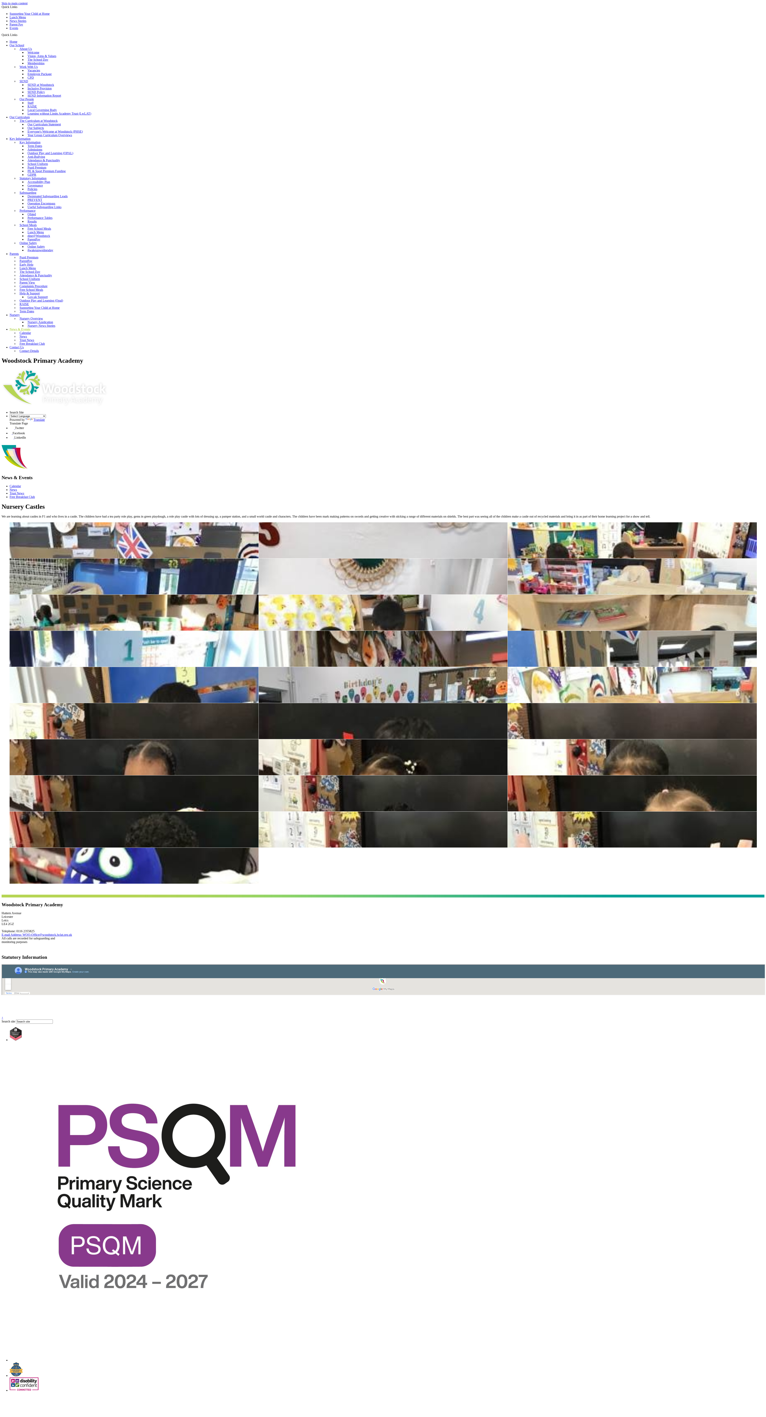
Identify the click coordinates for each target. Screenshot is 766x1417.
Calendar (25, 333)
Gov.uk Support (38, 297)
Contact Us (17, 347)
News (23, 336)
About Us (26, 49)
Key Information (20, 138)
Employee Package (40, 74)
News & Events (20, 329)
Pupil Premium (37, 167)
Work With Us (29, 67)
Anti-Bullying (36, 156)
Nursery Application (40, 322)
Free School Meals (39, 228)
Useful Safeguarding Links (44, 207)
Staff (31, 102)
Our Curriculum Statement (44, 124)
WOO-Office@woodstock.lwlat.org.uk (37, 934)
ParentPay (34, 239)
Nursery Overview (31, 318)
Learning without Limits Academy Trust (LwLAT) (59, 113)
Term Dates (35, 146)
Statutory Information (33, 178)
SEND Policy (36, 92)
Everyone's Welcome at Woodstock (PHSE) (55, 131)
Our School (17, 45)
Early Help (26, 264)
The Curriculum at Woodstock (39, 120)
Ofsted (32, 214)
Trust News (27, 340)
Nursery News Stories (41, 325)
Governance (35, 185)
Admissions (35, 149)
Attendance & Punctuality (44, 160)
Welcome (33, 52)
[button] (19, 35)
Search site (8, 1021)
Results (32, 221)
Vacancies (34, 70)
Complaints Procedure (33, 286)
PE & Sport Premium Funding (47, 171)
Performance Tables (40, 218)
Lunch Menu (18, 17)
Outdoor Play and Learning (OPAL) (50, 153)
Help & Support (30, 293)
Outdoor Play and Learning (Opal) (41, 300)
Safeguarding (28, 192)
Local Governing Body (42, 110)
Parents (14, 253)
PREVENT (35, 200)
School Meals (28, 225)
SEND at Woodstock (41, 84)
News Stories (18, 21)
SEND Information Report (44, 95)
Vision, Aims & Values (42, 56)
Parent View (27, 282)
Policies (32, 189)
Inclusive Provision (40, 88)
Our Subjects (36, 128)
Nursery (15, 315)
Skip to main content (15, 3)
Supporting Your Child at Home (30, 13)
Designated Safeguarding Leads (48, 196)
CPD (31, 77)
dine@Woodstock (39, 235)
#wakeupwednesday (40, 250)
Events (14, 28)
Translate (39, 419)
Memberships (36, 63)
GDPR (32, 174)
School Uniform (38, 164)
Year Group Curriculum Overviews (50, 135)
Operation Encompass (41, 203)
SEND (24, 81)
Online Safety (28, 243)
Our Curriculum (20, 117)
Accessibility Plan (39, 182)
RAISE (32, 106)
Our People (27, 99)
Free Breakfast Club (32, 343)
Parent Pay (16, 24)
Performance (28, 210)
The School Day (38, 59)
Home (13, 41)
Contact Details (29, 351)
